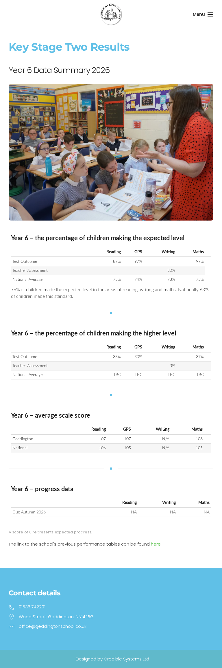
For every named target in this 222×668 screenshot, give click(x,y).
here (156, 544)
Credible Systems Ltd (126, 659)
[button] (203, 14)
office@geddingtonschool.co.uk (52, 626)
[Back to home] (111, 14)
